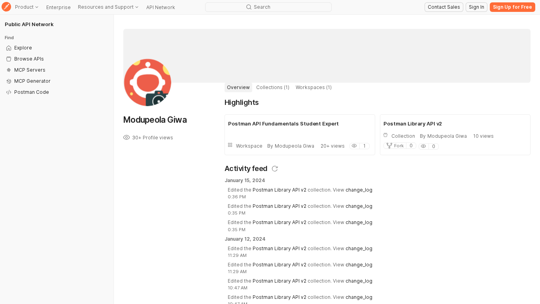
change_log (359, 190)
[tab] (238, 87)
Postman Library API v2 (279, 190)
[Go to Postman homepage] (6, 7)
